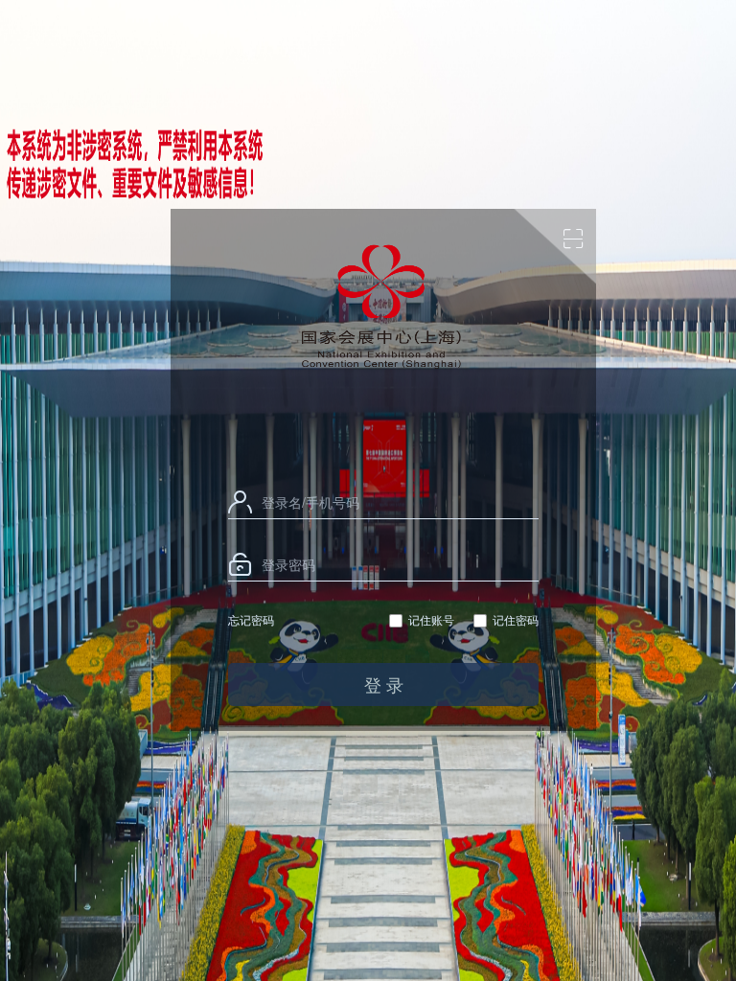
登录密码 (288, 564)
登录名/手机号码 (310, 502)
